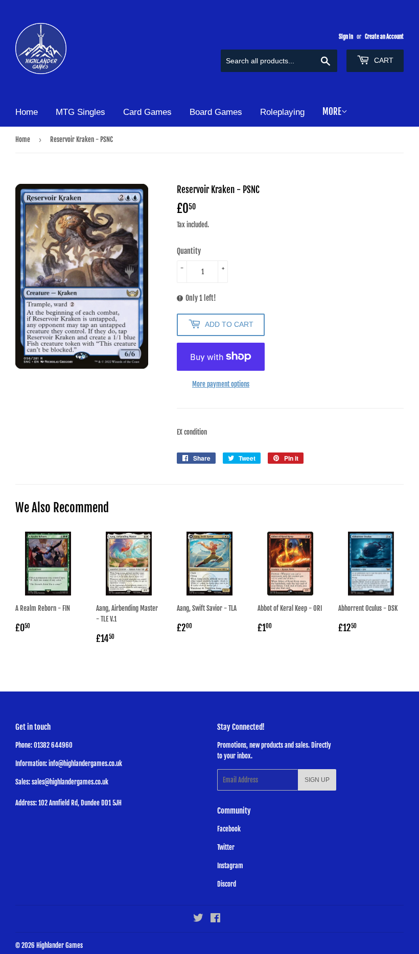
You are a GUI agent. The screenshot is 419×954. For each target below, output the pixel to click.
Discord (226, 884)
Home (26, 112)
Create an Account (384, 36)
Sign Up (317, 779)
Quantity (189, 251)
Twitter (226, 847)
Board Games (216, 112)
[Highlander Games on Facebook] (215, 919)
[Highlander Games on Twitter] (198, 919)
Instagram (230, 866)
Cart (382, 60)
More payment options (220, 384)
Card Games (147, 112)
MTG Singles (80, 112)
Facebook (229, 829)
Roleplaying (282, 112)
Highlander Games (59, 945)
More (331, 111)
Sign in (346, 36)
